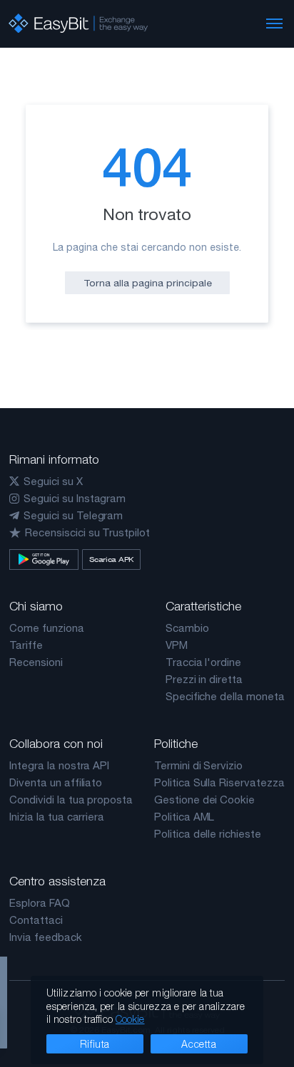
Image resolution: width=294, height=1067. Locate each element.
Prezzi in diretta (204, 679)
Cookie (130, 1019)
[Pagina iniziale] (78, 23)
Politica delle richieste (207, 834)
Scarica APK (111, 559)
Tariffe (26, 645)
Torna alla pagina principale (147, 282)
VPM (177, 645)
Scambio (187, 628)
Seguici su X (53, 481)
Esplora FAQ (39, 903)
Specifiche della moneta (225, 696)
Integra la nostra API (59, 765)
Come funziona (46, 628)
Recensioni (36, 662)
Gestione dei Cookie (204, 799)
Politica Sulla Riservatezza (219, 782)
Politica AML (184, 817)
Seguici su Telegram (73, 515)
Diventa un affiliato (55, 782)
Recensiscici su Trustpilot (87, 532)
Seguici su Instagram (75, 498)
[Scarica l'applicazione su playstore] (43, 559)
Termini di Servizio (198, 765)
